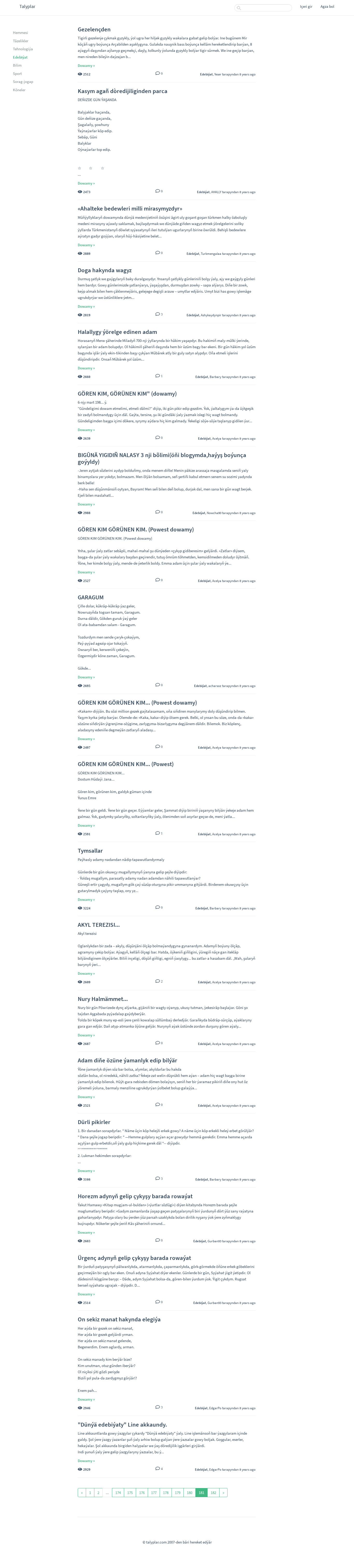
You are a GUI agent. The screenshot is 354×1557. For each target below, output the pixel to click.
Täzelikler (20, 40)
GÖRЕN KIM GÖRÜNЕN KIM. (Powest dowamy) (136, 529)
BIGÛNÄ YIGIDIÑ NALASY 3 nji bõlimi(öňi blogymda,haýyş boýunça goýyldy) (162, 458)
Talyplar (27, 6)
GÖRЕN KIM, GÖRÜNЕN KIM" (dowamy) (127, 393)
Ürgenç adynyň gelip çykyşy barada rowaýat (134, 1257)
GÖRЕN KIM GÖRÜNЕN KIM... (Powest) (126, 764)
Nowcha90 (214, 513)
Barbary (215, 377)
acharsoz (214, 686)
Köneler (19, 89)
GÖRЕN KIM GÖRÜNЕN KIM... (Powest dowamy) (137, 702)
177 (154, 1492)
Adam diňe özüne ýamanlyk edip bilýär (127, 1060)
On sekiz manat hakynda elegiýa (119, 1319)
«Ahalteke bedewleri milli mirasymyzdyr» (130, 208)
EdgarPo (215, 1408)
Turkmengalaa (211, 253)
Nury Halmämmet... (103, 998)
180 (189, 1492)
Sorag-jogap (23, 81)
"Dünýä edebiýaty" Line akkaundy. (122, 1424)
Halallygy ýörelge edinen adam (117, 331)
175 (130, 1492)
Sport (17, 73)
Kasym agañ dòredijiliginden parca (122, 91)
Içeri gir (306, 6)
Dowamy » (86, 65)
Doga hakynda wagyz (105, 270)
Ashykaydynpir (211, 315)
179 (177, 1492)
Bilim (17, 65)
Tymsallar (90, 850)
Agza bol (327, 6)
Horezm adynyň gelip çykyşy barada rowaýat (135, 1196)
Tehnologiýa (23, 48)
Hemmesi (20, 32)
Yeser (217, 74)
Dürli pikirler (94, 1122)
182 (213, 1492)
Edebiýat (20, 57)
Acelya (216, 438)
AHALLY (216, 192)
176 (142, 1492)
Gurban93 (214, 1241)
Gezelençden (94, 29)
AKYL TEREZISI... (99, 924)
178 (165, 1492)
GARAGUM (91, 597)
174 (118, 1492)
